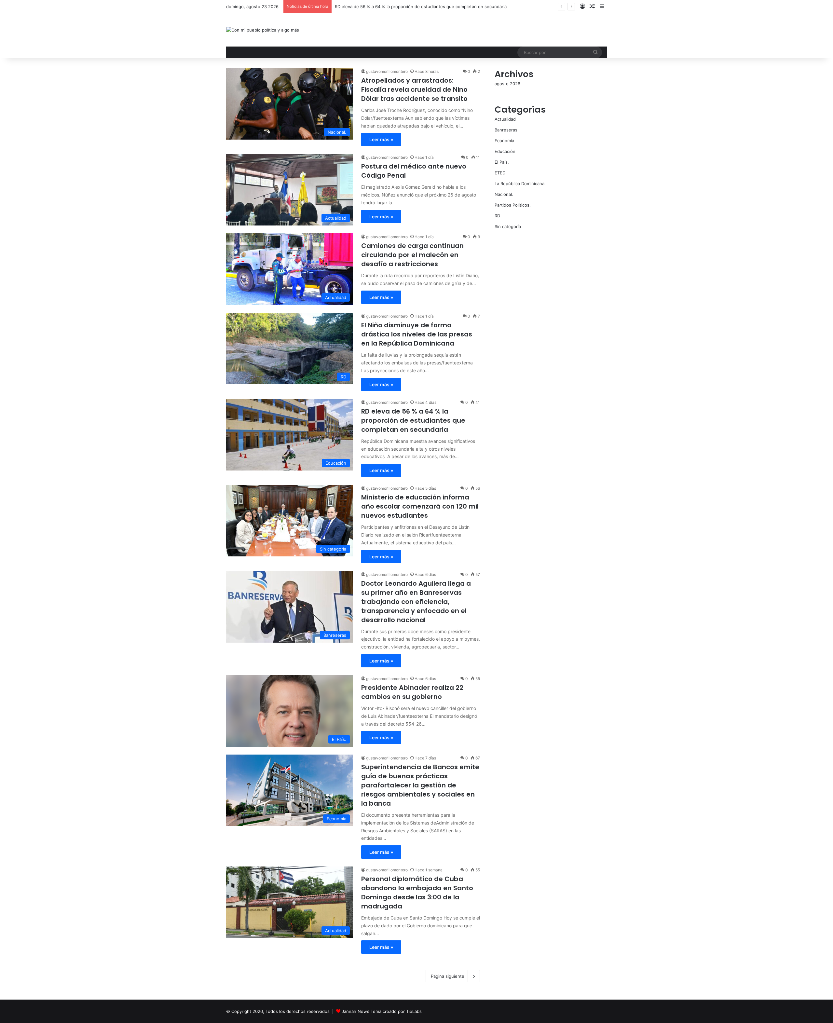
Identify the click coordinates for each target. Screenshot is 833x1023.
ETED (500, 172)
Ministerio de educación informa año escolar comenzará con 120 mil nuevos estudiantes (420, 506)
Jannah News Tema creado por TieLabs (382, 1011)
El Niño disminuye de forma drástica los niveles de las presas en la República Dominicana (416, 334)
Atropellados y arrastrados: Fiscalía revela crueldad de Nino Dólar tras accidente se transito (414, 89)
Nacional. (504, 194)
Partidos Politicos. (513, 205)
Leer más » (381, 139)
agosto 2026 (507, 83)
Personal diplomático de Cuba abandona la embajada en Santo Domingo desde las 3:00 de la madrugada (417, 892)
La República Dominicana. (520, 183)
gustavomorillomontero (387, 71)
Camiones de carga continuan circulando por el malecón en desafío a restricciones (412, 254)
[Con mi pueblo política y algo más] (262, 30)
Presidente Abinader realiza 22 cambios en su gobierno (412, 692)
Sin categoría (508, 226)
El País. (502, 162)
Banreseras (506, 129)
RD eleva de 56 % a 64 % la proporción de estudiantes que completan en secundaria (413, 420)
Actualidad (505, 119)
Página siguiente (447, 976)
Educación (505, 151)
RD (497, 215)
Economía (504, 140)
